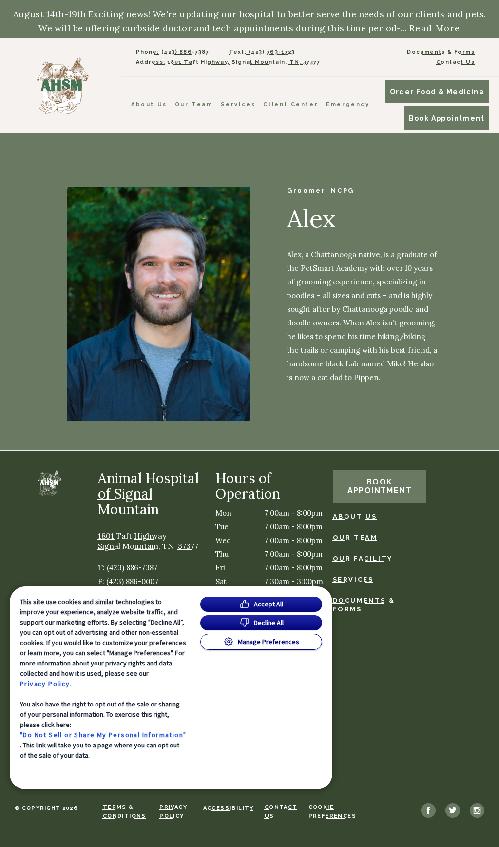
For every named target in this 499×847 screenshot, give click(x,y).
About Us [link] (355, 516)
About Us (149, 104)
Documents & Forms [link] (441, 52)
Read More (435, 28)
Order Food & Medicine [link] (437, 92)
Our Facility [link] (363, 558)
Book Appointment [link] (446, 118)
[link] (63, 85)
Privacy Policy (45, 683)
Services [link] (238, 104)
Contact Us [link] (455, 62)
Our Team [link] (194, 104)
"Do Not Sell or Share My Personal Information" (103, 734)
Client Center (290, 104)
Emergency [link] (347, 104)
